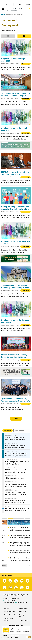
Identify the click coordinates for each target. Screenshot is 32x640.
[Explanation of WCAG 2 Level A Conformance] (28, 637)
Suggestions (23, 608)
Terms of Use (23, 620)
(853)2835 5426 (22, 602)
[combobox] (10, 30)
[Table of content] (2, 9)
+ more (27, 565)
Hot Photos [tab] (19, 431)
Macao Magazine (9, 611)
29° (20, 4)
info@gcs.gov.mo (10, 600)
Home (3, 14)
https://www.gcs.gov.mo (12, 598)
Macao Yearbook (9, 615)
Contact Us (23, 611)
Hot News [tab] (7, 431)
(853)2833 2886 (9, 602)
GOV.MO (7, 608)
